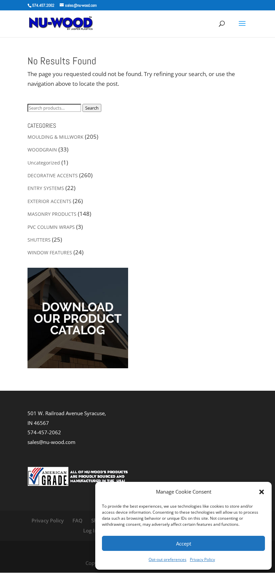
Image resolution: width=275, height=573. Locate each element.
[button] (261, 492)
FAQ (77, 520)
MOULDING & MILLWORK (56, 137)
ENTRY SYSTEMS (46, 188)
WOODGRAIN (42, 149)
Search (92, 108)
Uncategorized (44, 163)
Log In (90, 530)
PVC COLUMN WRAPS (51, 227)
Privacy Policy (202, 559)
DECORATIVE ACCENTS (53, 175)
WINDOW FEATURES (50, 252)
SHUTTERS (39, 240)
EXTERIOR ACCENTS (49, 201)
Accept (183, 543)
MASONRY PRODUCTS (52, 214)
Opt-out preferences (167, 559)
